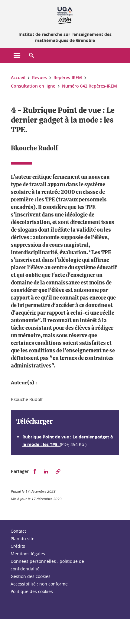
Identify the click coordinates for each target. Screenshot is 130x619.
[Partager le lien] (58, 471)
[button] (31, 55)
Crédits (18, 546)
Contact (18, 531)
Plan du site (22, 538)
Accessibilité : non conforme (39, 584)
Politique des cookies (32, 591)
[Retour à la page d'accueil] (65, 14)
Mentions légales (28, 553)
